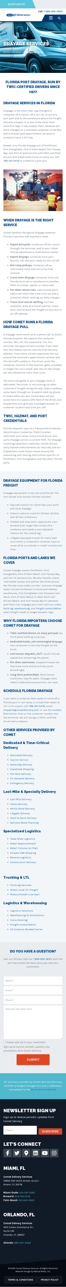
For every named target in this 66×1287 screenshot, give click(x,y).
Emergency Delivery (22, 783)
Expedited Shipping (22, 769)
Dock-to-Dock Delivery (23, 817)
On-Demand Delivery (22, 778)
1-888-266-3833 (53, 11)
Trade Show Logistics (22, 838)
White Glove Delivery (22, 808)
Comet (7, 145)
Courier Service (19, 759)
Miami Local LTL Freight (24, 889)
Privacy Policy (49, 1279)
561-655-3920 (27, 1200)
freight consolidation (48, 608)
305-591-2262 (27, 1192)
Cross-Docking (19, 920)
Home (6, 52)
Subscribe (50, 1131)
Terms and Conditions (44, 1089)
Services (16, 52)
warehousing (22, 608)
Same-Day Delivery (21, 764)
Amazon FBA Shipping (23, 852)
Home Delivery (18, 804)
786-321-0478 (11, 160)
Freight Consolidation (23, 924)
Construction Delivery (23, 862)
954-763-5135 (22, 1196)
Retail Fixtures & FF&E (24, 848)
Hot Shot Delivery (20, 773)
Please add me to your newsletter (26, 1042)
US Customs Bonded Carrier (26, 929)
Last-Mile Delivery (20, 799)
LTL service (21, 313)
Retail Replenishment (23, 843)
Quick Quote (16, 4)
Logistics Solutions (21, 910)
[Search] (59, 18)
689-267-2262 (22, 1242)
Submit (33, 1060)
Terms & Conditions (20, 1279)
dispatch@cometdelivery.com (21, 709)
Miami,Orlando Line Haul (24, 894)
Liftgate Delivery (20, 813)
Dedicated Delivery (21, 755)
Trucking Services (20, 885)
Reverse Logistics (20, 857)
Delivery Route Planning (24, 822)
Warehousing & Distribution (27, 915)
